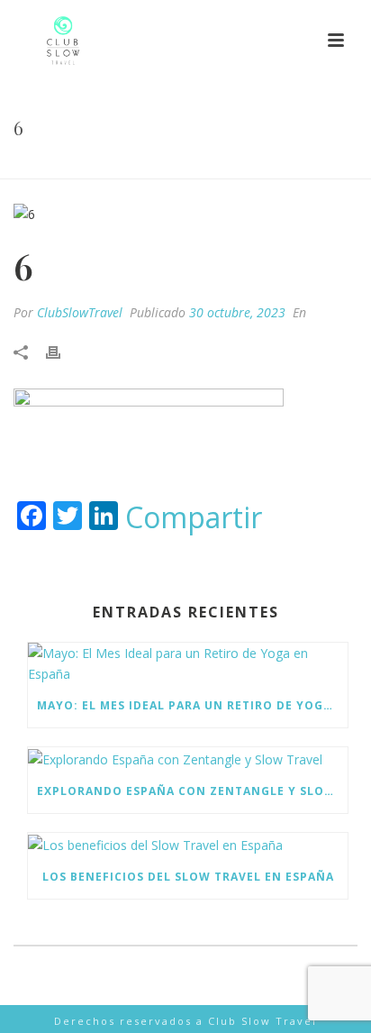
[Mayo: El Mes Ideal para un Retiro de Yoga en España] (188, 663)
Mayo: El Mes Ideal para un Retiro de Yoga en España (192, 705)
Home (167, 166)
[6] (185, 213)
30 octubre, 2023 (237, 312)
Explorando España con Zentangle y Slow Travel (192, 791)
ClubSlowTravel (79, 312)
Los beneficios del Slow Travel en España (188, 876)
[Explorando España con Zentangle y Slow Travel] (188, 758)
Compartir (193, 517)
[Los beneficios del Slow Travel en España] (188, 844)
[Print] (62, 351)
